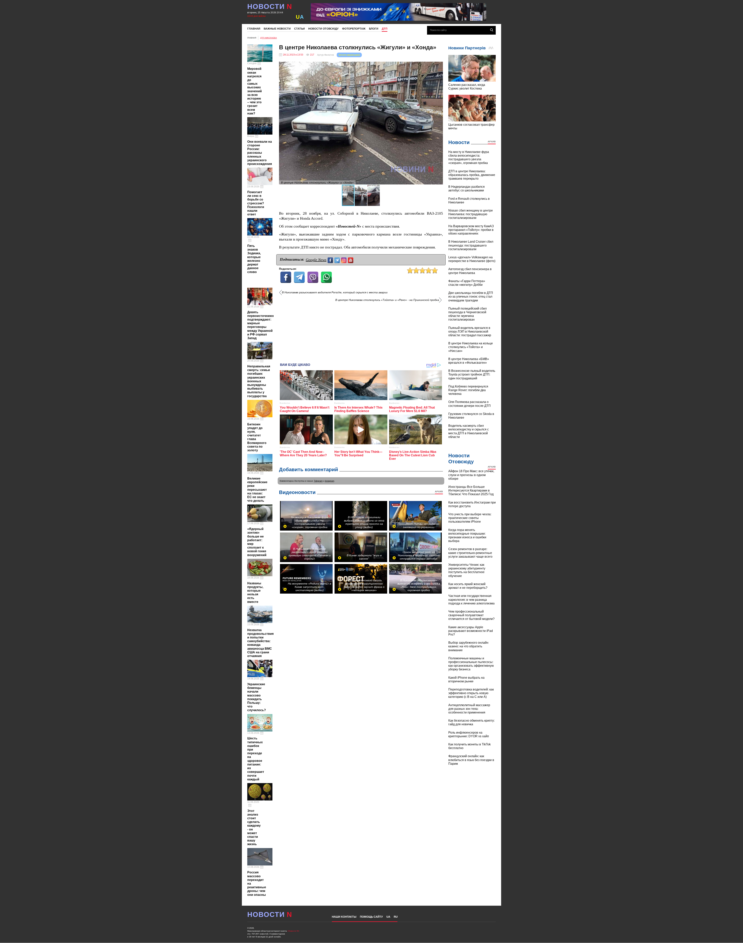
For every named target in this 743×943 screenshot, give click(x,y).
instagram (329, 481)
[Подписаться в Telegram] (337, 259)
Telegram (318, 481)
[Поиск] (492, 30)
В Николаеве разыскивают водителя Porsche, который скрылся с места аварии (335, 292)
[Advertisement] (361, 331)
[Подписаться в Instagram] (344, 259)
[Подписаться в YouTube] (351, 259)
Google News (316, 260)
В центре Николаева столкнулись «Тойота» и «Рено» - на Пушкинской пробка (387, 300)
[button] (439, 65)
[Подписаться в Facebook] (330, 259)
